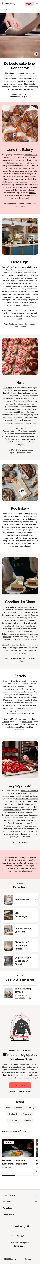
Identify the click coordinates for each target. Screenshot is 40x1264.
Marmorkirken (7, 436)
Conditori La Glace (18, 612)
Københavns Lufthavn (12, 809)
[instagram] (17, 1236)
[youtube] (28, 1236)
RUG (12, 516)
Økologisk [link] (13, 1114)
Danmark (7, 10)
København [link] (13, 1120)
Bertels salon (27, 721)
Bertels (18, 681)
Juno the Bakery (31, 155)
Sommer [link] (27, 1120)
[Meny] (37, 3)
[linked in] (22, 1236)
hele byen (25, 807)
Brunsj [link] (31, 1107)
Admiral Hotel (8, 431)
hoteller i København (29, 790)
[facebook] (12, 1236)
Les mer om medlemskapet (20, 1091)
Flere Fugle (12, 267)
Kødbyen (24, 442)
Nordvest (8, 272)
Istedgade (20, 444)
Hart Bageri (7, 387)
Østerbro (32, 163)
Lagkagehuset (8, 796)
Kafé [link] (8, 1107)
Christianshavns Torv (12, 826)
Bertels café (26, 727)
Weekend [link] (27, 1114)
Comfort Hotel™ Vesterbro (18, 439)
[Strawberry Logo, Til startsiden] (8, 3)
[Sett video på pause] (36, 54)
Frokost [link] (19, 1107)
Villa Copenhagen (19, 316)
